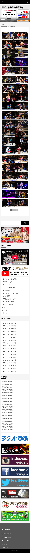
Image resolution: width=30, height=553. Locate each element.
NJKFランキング (7, 282)
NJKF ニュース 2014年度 (9, 357)
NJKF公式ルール (7, 285)
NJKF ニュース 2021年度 (9, 337)
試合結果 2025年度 (7, 384)
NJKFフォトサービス (8, 304)
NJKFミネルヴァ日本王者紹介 (11, 293)
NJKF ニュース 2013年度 (9, 360)
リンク (4, 307)
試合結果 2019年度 (7, 401)
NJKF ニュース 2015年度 (9, 354)
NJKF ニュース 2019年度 (9, 343)
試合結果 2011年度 (7, 424)
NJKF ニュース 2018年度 (9, 346)
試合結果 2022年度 (7, 393)
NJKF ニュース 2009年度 (9, 371)
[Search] (27, 2)
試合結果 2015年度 (7, 413)
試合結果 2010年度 (7, 427)
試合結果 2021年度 (7, 395)
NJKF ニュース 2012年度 (9, 363)
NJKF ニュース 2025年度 (9, 326)
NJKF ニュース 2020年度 (9, 340)
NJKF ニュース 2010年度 (9, 368)
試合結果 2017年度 (7, 407)
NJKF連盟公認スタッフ (9, 299)
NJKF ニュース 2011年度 (9, 366)
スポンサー (5, 310)
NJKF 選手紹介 (6, 290)
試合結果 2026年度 (7, 381)
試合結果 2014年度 (7, 415)
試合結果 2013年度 (7, 418)
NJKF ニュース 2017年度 (9, 349)
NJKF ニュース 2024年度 (9, 329)
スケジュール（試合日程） (10, 279)
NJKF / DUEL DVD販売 (8, 302)
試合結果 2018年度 (7, 404)
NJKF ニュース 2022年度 (9, 334)
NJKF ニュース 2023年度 (9, 331)
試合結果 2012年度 (7, 421)
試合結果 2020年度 (7, 398)
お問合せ (4, 313)
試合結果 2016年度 (7, 410)
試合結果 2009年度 (7, 430)
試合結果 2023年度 (7, 390)
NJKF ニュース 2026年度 (9, 323)
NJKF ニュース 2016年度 (9, 351)
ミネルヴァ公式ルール (8, 287)
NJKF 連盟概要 (6, 296)
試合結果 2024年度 (7, 387)
